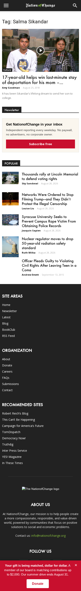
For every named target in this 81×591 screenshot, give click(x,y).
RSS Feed (8, 336)
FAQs (5, 378)
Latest (6, 317)
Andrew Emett (30, 274)
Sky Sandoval (30, 183)
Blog (5, 323)
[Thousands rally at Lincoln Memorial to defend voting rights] (10, 178)
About (6, 359)
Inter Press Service (14, 450)
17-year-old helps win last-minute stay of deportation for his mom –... (39, 79)
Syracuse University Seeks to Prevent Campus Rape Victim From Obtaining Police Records (49, 221)
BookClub (8, 330)
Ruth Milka (29, 252)
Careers (7, 371)
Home (6, 305)
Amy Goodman (11, 87)
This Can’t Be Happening (18, 420)
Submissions (10, 384)
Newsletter (9, 311)
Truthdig (7, 444)
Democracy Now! (14, 438)
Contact (7, 390)
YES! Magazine (12, 457)
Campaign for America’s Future (23, 426)
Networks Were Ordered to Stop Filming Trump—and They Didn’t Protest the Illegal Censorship (48, 199)
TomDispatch (11, 432)
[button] (75, 5)
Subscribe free (40, 144)
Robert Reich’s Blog (15, 413)
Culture (7, 70)
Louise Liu (28, 208)
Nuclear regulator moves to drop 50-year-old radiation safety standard (47, 243)
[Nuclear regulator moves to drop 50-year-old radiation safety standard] (10, 246)
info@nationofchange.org (48, 536)
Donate (7, 365)
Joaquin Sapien (31, 230)
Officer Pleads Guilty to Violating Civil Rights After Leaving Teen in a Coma (49, 265)
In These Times (12, 463)
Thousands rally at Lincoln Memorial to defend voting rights (50, 176)
